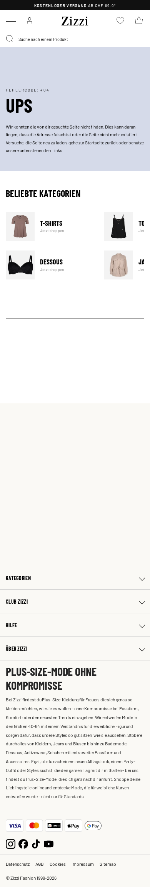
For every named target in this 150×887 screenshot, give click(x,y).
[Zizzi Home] (75, 20)
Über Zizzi (16, 648)
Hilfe (11, 625)
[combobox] (75, 39)
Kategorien (18, 578)
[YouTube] (48, 843)
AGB (39, 864)
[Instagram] (10, 843)
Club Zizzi (17, 601)
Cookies (58, 864)
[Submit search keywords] (10, 39)
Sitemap (108, 864)
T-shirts (50, 226)
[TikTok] (36, 843)
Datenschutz (18, 864)
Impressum (83, 864)
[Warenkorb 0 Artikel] (139, 20)
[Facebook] (23, 843)
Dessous (50, 265)
